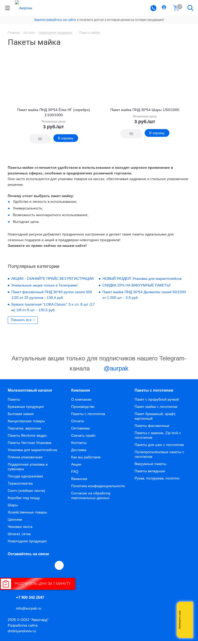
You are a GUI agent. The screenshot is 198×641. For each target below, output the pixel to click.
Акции (76, 464)
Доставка (78, 450)
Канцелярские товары (26, 421)
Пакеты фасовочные (152, 426)
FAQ (74, 471)
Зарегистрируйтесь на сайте (55, 20)
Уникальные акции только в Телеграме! (44, 285)
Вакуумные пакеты (150, 464)
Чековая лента (20, 527)
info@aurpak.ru (28, 608)
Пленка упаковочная (25, 457)
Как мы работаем (86, 457)
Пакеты (14, 399)
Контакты (79, 443)
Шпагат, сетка (19, 534)
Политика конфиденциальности (98, 486)
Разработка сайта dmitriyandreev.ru (23, 628)
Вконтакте (12, 565)
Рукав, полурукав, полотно (157, 478)
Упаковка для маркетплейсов (32, 450)
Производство (83, 406)
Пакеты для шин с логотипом (159, 445)
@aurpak (115, 368)
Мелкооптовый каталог (30, 390)
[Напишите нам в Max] (186, 609)
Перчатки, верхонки (24, 428)
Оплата (77, 421)
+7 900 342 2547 (30, 597)
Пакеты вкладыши (150, 471)
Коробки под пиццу (24, 498)
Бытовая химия (21, 414)
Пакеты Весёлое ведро (27, 435)
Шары (13, 505)
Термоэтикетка (20, 483)
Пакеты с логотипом (88, 414)
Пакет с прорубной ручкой (157, 399)
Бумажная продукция (26, 406)
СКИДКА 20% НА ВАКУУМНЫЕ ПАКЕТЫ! (136, 285)
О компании (81, 399)
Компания (80, 390)
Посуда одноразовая (25, 476)
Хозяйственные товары (27, 512)
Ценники (15, 519)
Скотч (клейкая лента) (26, 490)
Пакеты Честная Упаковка (29, 443)
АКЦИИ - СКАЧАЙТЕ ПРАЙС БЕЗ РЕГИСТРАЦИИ (52, 278)
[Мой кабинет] (164, 8)
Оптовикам (80, 428)
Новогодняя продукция (27, 541)
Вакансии (79, 479)
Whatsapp (186, 620)
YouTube (36, 565)
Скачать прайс (83, 435)
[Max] (59, 565)
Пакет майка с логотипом (156, 406)
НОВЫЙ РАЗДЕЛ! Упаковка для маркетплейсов (142, 278)
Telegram (24, 565)
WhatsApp (48, 565)
